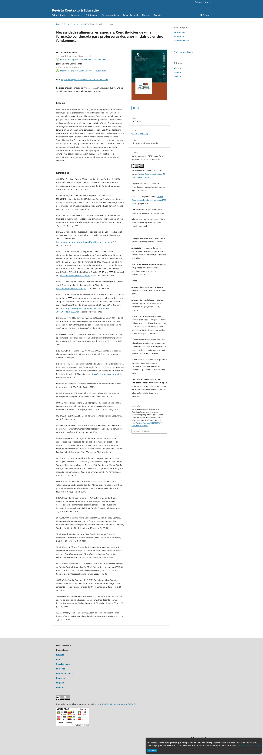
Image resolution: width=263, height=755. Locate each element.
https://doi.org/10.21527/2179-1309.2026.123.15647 (84, 79)
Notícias (146, 15)
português (179, 76)
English (177, 68)
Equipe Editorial (130, 15)
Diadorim (60, 678)
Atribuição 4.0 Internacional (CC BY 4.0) (117, 704)
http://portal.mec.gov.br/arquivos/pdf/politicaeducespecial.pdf (85, 242)
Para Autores (179, 36)
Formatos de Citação (141, 431)
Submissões (76, 15)
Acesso (208, 2)
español (177, 72)
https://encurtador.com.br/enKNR (106, 374)
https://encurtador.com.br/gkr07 (75, 275)
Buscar (205, 15)
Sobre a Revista (59, 15)
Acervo (66, 24)
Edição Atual (91, 15)
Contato (157, 15)
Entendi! (152, 750)
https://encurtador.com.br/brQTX (71, 288)
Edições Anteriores (110, 15)
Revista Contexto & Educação (75, 10)
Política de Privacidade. (249, 745)
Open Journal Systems (184, 52)
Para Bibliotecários (181, 40)
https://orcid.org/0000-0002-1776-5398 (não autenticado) (83, 71)
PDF (137, 108)
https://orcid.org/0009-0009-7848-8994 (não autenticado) (83, 59)
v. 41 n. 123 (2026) (80, 24)
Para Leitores (179, 32)
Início (58, 24)
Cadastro (198, 2)
